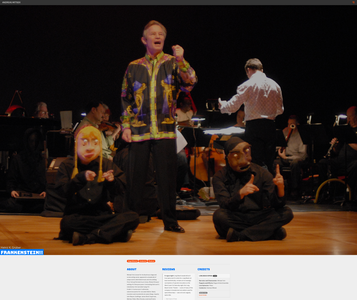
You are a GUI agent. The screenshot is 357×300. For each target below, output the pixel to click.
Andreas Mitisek (11, 2)
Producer (151, 261)
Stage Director (132, 261)
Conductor (142, 261)
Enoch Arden (203, 295)
